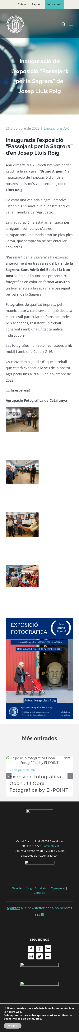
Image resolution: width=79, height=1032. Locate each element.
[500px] (48, 948)
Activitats (41, 888)
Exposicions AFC (56, 128)
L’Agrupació (57, 888)
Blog (29, 888)
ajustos (36, 1018)
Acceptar (12, 1025)
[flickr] (48, 956)
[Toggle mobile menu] (71, 24)
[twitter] (39, 956)
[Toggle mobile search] (63, 24)
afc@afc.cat (51, 846)
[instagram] (39, 949)
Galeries (17, 888)
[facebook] (31, 949)
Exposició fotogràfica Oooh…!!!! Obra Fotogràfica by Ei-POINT (39, 783)
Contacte (39, 893)
